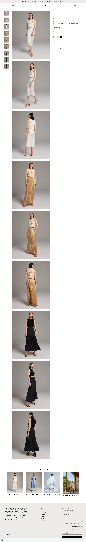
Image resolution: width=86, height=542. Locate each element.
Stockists (43, 520)
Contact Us (43, 514)
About (70, 5)
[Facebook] (57, 31)
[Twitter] (59, 31)
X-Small (55, 42)
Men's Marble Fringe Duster (70, 495)
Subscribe (72, 537)
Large (71, 42)
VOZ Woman (11, 5)
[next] (82, 483)
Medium (65, 42)
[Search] (79, 5)
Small (61, 42)
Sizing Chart (43, 510)
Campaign (43, 516)
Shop (4, 5)
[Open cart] (82, 5)
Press (42, 522)
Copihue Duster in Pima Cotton (52, 494)
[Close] (82, 521)
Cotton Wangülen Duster (32, 494)
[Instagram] (11, 520)
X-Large (75, 42)
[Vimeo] (16, 520)
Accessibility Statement (45, 524)
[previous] (4, 483)
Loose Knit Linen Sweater (13, 494)
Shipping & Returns (45, 512)
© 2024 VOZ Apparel (9, 534)
